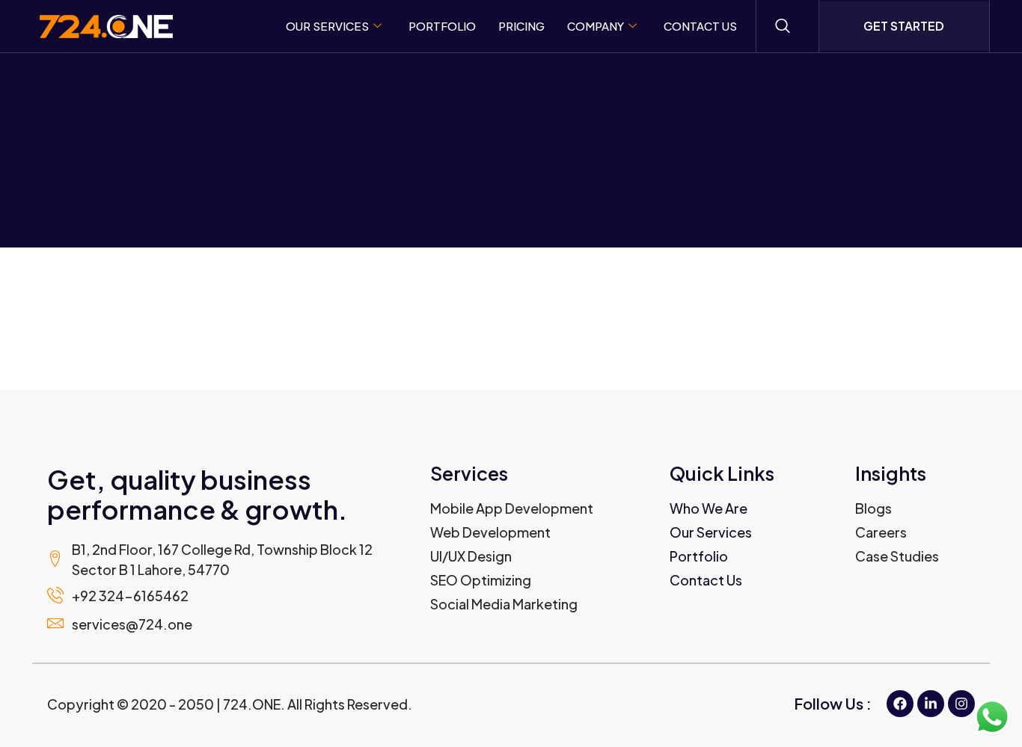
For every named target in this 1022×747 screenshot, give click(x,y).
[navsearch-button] (783, 26)
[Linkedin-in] (930, 703)
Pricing (521, 26)
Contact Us (700, 26)
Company (595, 26)
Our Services (327, 26)
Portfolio (442, 26)
